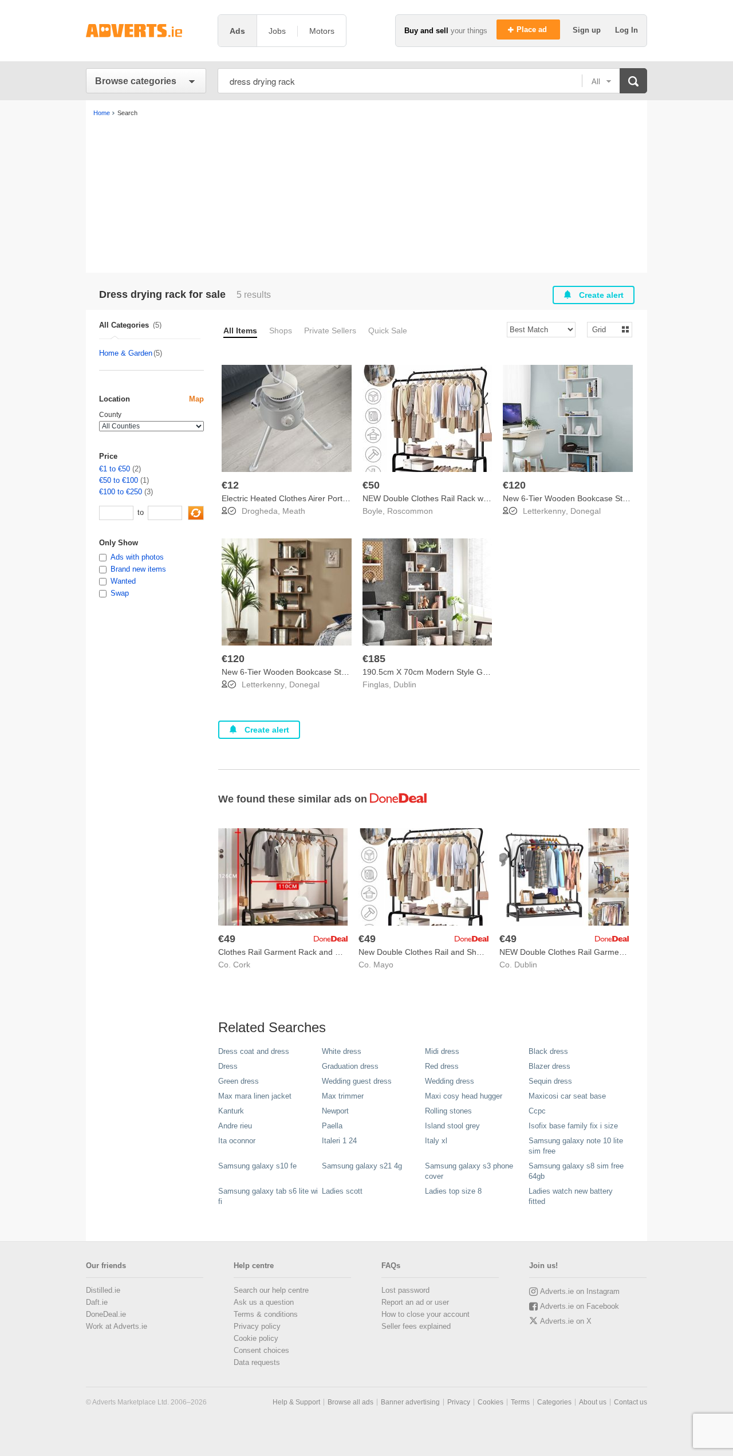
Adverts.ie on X (566, 1321)
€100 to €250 (120, 491)
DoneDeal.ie (106, 1314)
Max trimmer (343, 1096)
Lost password (405, 1290)
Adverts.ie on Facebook (579, 1306)
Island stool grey (452, 1125)
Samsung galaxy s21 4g (362, 1166)
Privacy (458, 1402)
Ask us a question (264, 1302)
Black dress (548, 1051)
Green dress (238, 1081)
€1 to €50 (114, 469)
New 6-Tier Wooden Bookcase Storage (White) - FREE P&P (611, 498)
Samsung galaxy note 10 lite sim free (576, 1145)
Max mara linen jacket (254, 1096)
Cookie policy (256, 1338)
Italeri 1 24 (339, 1140)
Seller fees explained (416, 1326)
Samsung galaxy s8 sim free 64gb (576, 1171)
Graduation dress (350, 1066)
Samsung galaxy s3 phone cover (469, 1171)
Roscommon (410, 510)
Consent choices (261, 1350)
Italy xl (436, 1140)
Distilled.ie (103, 1290)
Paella (332, 1125)
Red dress (442, 1066)
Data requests (257, 1362)
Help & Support (296, 1402)
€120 (514, 485)
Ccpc (537, 1111)
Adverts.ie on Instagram (580, 1291)
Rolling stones (448, 1111)
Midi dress (442, 1051)
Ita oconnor (236, 1140)
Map (196, 399)
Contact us (630, 1402)
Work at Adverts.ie (116, 1326)
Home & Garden (125, 353)
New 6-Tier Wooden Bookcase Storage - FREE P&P (315, 671)
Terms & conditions (266, 1314)
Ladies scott (342, 1191)
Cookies (490, 1402)
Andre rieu (235, 1125)
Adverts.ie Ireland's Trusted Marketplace (146, 30)
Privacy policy (257, 1326)
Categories (554, 1402)
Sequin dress (550, 1081)
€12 (230, 485)
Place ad (533, 29)
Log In (626, 30)
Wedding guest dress (357, 1081)
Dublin (404, 684)
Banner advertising (410, 1402)
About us (592, 1402)
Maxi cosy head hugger (463, 1096)
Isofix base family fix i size (573, 1125)
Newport (335, 1111)
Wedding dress (449, 1081)
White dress (341, 1051)
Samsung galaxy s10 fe (257, 1166)
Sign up (588, 30)
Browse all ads (350, 1402)
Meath (293, 510)
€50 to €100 (118, 480)
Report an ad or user (415, 1302)
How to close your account (425, 1314)
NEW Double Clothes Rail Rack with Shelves (442, 498)
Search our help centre (271, 1290)
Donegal (585, 510)
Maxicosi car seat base (567, 1096)
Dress (228, 1066)
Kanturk (231, 1111)
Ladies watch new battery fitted (571, 1196)
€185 (373, 658)
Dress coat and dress (253, 1051)
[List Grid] (605, 329)
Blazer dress (549, 1066)
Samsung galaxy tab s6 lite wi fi (268, 1196)
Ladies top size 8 (453, 1191)
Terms (520, 1402)
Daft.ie (97, 1302)
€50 (371, 485)
